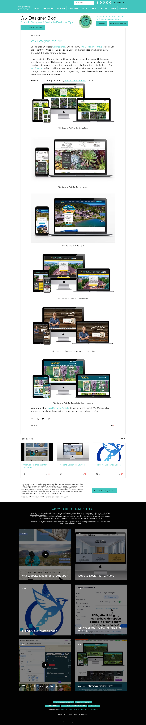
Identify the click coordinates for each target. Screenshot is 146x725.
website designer (31, 484)
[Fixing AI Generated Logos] (109, 452)
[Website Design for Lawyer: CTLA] (73, 452)
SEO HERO (69, 709)
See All (123, 438)
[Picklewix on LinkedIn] (107, 2)
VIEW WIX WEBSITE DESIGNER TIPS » (86, 709)
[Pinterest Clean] (104, 2)
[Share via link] (49, 419)
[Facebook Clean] (97, 2)
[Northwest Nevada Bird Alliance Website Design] (37, 452)
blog (65, 497)
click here (77, 523)
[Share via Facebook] (32, 419)
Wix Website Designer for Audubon (35, 466)
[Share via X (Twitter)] (37, 419)
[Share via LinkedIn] (43, 419)
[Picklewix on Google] (110, 2)
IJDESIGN (61, 709)
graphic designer (47, 484)
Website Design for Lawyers (72, 464)
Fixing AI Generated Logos (108, 464)
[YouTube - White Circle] (101, 2)
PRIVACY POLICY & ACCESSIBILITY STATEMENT (73, 714)
